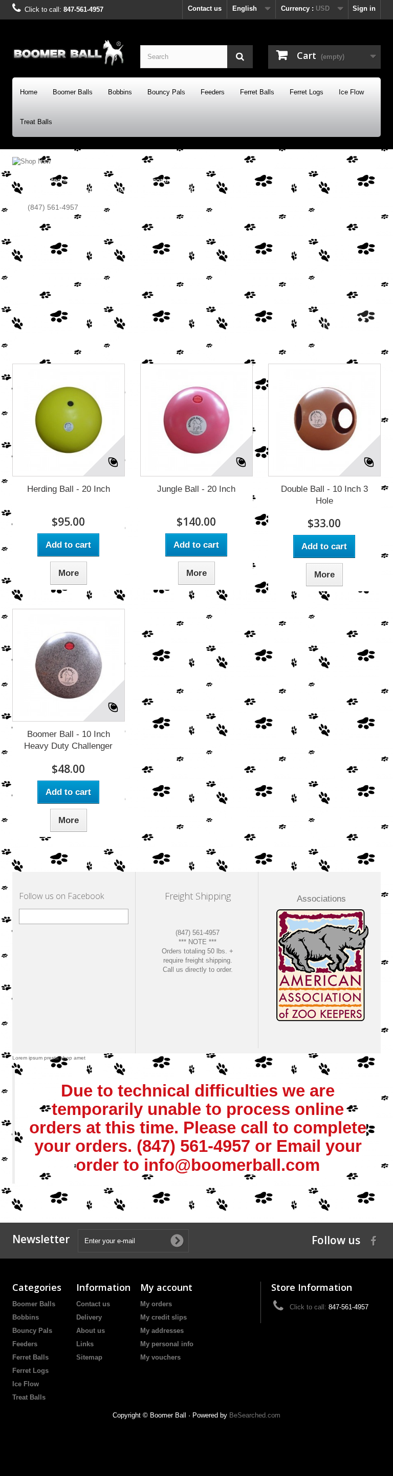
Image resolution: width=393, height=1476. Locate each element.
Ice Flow (351, 92)
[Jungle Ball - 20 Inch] (196, 420)
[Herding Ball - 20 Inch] (68, 420)
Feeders (213, 92)
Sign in (364, 8)
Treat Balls (36, 122)
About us (90, 1330)
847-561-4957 (83, 9)
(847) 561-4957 (198, 932)
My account (166, 1287)
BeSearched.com (254, 1415)
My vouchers (160, 1357)
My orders (156, 1304)
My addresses (162, 1330)
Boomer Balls (73, 92)
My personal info (166, 1344)
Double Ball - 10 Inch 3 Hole (324, 495)
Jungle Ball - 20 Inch (196, 489)
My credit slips (163, 1317)
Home (28, 92)
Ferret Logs (306, 92)
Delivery (89, 1317)
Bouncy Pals (166, 92)
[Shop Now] (196, 247)
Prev (336, 320)
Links (85, 1344)
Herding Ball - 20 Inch (68, 489)
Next (362, 320)
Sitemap (89, 1357)
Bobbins (120, 92)
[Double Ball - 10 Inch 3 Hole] (324, 420)
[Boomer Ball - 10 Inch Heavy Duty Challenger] (68, 665)
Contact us (205, 8)
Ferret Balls (257, 92)
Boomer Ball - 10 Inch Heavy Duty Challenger (68, 740)
